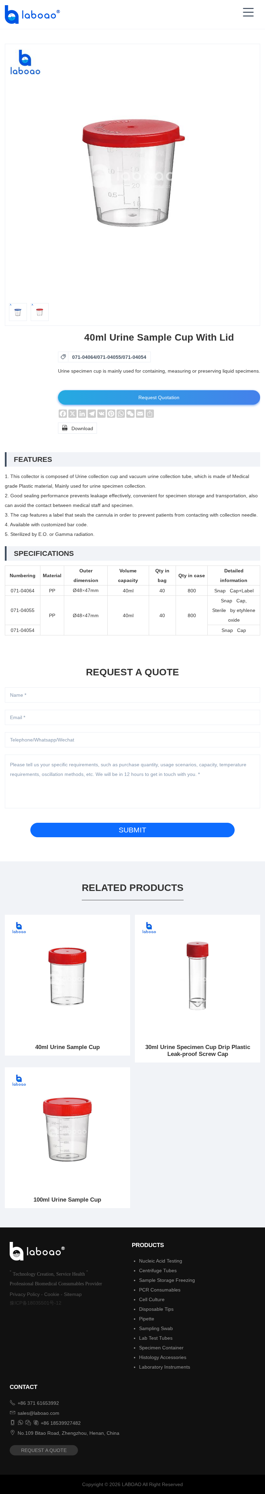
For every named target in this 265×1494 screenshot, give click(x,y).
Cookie (51, 1294)
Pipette (146, 1318)
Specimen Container (161, 1347)
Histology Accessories (162, 1357)
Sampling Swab (156, 1328)
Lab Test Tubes (156, 1338)
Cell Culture (152, 1299)
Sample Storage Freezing (167, 1280)
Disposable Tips (156, 1309)
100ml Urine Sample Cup (67, 1199)
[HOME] (30, 14)
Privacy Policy (25, 1294)
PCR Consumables (159, 1290)
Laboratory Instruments (164, 1367)
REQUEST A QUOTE (44, 1450)
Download (77, 428)
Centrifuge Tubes (158, 1270)
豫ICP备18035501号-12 (35, 1303)
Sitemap (73, 1294)
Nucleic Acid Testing (160, 1261)
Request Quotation (158, 397)
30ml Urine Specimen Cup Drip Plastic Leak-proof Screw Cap (197, 1050)
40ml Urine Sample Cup (67, 1047)
